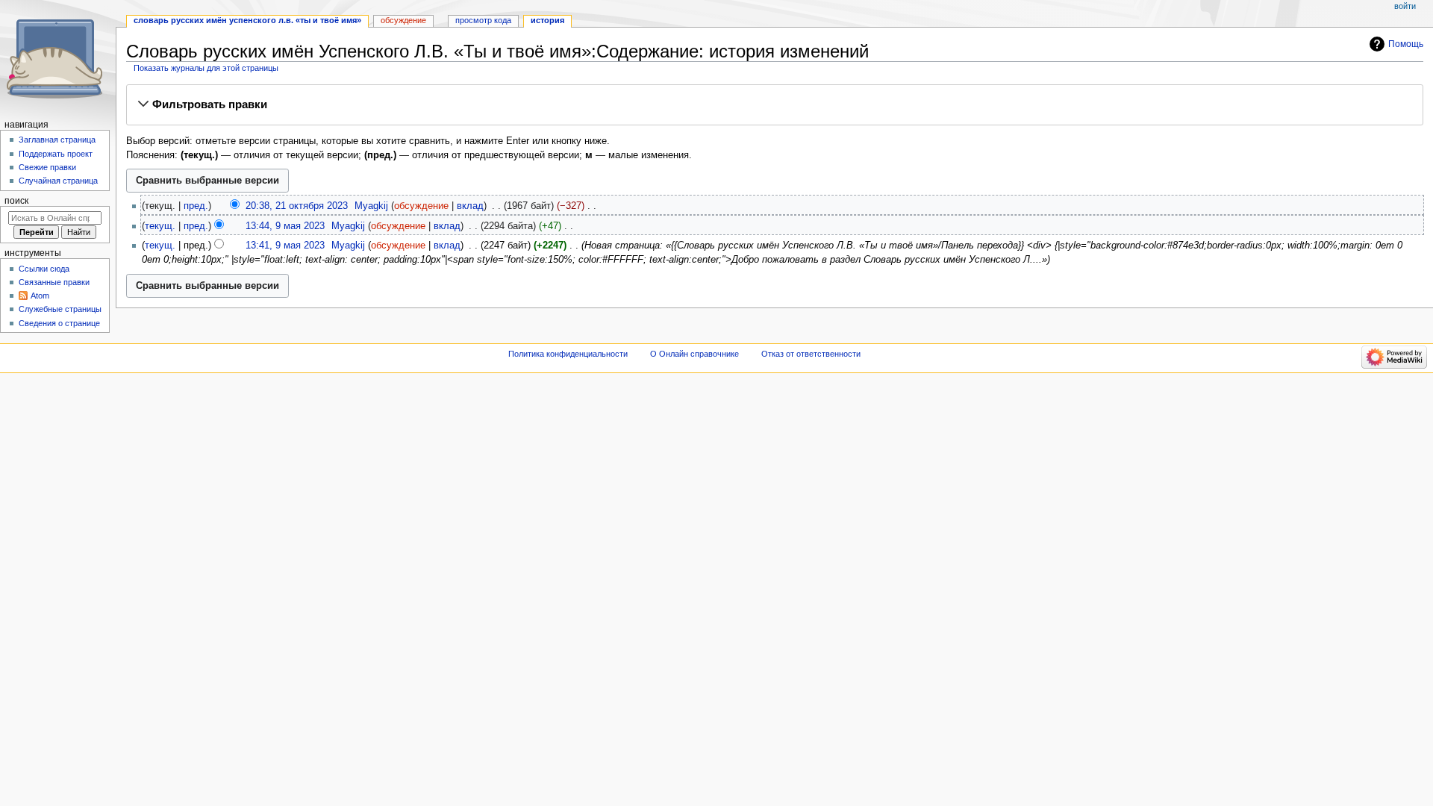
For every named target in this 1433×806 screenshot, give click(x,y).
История (547, 20)
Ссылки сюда (44, 268)
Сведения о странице (59, 323)
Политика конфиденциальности (568, 353)
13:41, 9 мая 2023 (285, 245)
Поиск (16, 200)
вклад (470, 206)
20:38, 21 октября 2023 (297, 206)
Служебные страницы (60, 308)
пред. (196, 206)
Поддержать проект (56, 153)
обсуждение (421, 206)
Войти (1405, 5)
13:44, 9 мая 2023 (285, 226)
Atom (40, 295)
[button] (774, 104)
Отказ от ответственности (811, 353)
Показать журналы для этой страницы (206, 67)
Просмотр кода (483, 20)
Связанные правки (54, 282)
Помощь (1405, 44)
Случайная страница (58, 180)
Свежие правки (47, 167)
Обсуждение (403, 20)
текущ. (160, 226)
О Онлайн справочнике (694, 353)
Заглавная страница (57, 139)
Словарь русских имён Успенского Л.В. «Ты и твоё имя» (247, 20)
